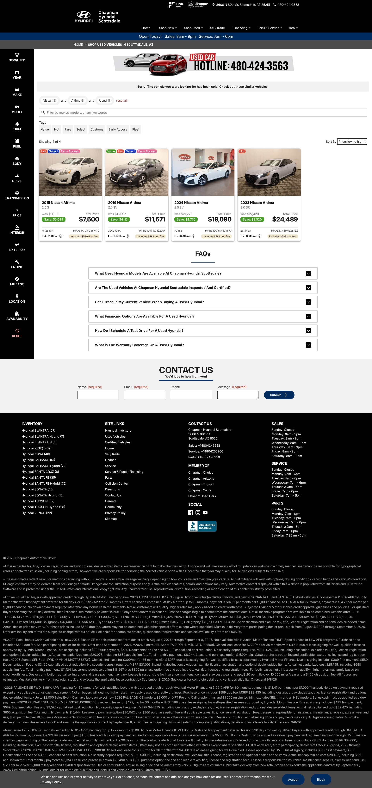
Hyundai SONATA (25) (38, 489)
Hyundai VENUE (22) (37, 513)
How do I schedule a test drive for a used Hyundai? (139, 331)
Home (146, 28)
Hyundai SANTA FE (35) (39, 477)
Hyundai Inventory (118, 430)
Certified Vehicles (117, 442)
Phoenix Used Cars (202, 496)
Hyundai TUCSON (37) (38, 501)
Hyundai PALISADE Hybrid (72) (44, 466)
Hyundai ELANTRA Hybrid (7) (43, 436)
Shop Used (192, 28)
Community (113, 507)
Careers (110, 501)
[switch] (45, 129)
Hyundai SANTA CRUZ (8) (40, 472)
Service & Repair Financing (124, 472)
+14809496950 (208, 457)
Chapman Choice (200, 472)
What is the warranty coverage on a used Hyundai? (139, 345)
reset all (121, 100)
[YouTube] (205, 512)
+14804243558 (209, 445)
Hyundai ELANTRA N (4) (39, 442)
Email (136, 387)
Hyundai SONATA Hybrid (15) (43, 495)
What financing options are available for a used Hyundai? (144, 316)
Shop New (166, 28)
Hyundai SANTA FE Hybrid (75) (44, 483)
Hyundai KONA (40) (36, 454)
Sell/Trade (217, 28)
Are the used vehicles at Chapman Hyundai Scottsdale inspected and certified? (163, 288)
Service (110, 466)
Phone (175, 387)
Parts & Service (268, 28)
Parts (108, 477)
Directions (112, 489)
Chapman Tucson (201, 484)
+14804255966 (212, 451)
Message (232, 387)
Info (292, 28)
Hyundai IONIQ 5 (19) (37, 448)
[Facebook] (191, 512)
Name (90, 387)
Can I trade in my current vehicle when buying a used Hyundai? (149, 302)
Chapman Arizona (201, 478)
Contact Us (113, 495)
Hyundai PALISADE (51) (38, 460)
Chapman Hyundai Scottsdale (109, 16)
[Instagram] (198, 512)
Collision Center (116, 483)
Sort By (331, 141)
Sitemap (111, 519)
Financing (240, 28)
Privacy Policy (115, 513)
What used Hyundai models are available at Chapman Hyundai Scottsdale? (158, 273)
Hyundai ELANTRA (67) (38, 430)
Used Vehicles (115, 436)
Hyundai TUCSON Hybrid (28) (43, 507)
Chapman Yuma (199, 490)
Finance (110, 460)
